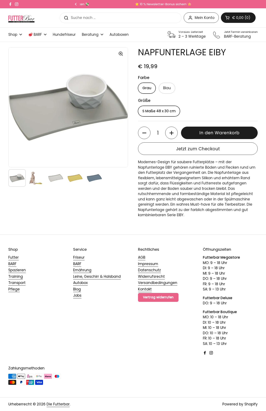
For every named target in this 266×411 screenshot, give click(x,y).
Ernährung (82, 270)
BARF (12, 263)
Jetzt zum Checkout (198, 149)
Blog (77, 289)
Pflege (14, 289)
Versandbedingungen (157, 282)
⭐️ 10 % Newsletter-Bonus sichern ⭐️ (133, 4)
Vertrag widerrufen (158, 297)
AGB (141, 257)
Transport (17, 282)
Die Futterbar (58, 404)
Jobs (77, 295)
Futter (13, 257)
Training (15, 276)
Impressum (148, 263)
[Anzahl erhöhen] (171, 133)
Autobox (80, 282)
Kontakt (145, 289)
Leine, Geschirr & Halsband (97, 276)
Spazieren (17, 270)
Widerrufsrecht (151, 276)
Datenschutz (149, 270)
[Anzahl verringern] (144, 133)
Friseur (79, 257)
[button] (238, 17)
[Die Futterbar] (21, 17)
